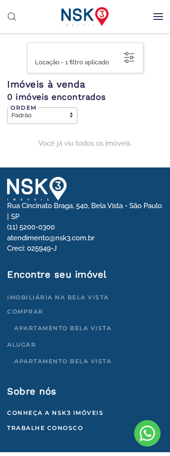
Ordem (23, 107)
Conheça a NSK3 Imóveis (55, 412)
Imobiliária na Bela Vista (58, 297)
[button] (158, 16)
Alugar (21, 344)
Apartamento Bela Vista (62, 328)
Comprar (25, 311)
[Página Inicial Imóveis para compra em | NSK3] (37, 188)
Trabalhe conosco (45, 427)
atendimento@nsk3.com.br (50, 238)
